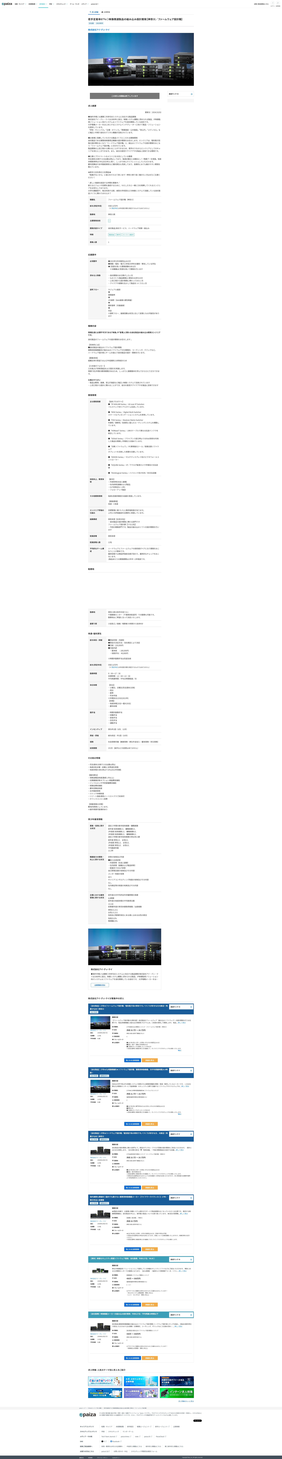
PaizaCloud (160, 1436)
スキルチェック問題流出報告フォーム (144, 1451)
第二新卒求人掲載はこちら (174, 1446)
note (136, 1436)
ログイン (273, 6)
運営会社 (81, 1457)
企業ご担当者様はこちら (261, 4)
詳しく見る (182, 1023)
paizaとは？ (94, 4)
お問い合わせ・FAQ (120, 1451)
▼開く (180, 1050)
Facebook (116, 1441)
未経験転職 (120, 1426)
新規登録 (278, 6)
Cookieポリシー (116, 1457)
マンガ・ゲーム (128, 1431)
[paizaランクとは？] (191, 93)
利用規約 (90, 1457)
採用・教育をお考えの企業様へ (112, 1446)
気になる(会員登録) (132, 1060)
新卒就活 (130, 1426)
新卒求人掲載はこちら (153, 1446)
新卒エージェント (161, 1426)
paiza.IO (147, 1436)
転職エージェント (143, 1426)
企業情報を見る (100, 985)
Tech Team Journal (108, 1436)
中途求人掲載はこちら (134, 1446)
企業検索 (176, 1426)
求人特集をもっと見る (186, 1401)
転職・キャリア (106, 1426)
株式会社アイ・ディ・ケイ (99, 29)
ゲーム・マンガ (74, 4)
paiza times (125, 1436)
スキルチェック (113, 1431)
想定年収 (115, 208)
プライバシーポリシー (102, 1457)
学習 (103, 1431)
